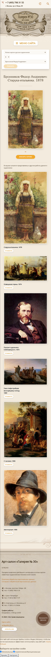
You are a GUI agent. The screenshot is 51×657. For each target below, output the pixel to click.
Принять (4, 655)
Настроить (14, 655)
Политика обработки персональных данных (18, 579)
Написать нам (9, 629)
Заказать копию (25, 157)
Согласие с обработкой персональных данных (19, 582)
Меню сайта (27, 43)
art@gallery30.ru (7, 625)
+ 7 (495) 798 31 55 (14, 2)
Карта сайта (6, 622)
